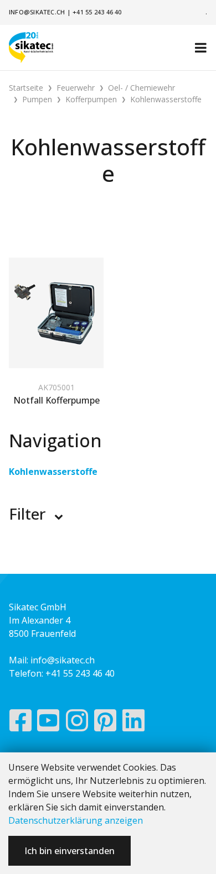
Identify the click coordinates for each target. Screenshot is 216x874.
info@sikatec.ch (37, 12)
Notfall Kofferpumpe (56, 400)
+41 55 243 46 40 (97, 12)
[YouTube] (48, 723)
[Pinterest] (105, 723)
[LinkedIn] (134, 723)
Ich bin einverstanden (69, 851)
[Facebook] (20, 723)
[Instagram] (77, 723)
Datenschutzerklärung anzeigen (75, 820)
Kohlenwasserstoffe (53, 471)
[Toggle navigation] (200, 47)
